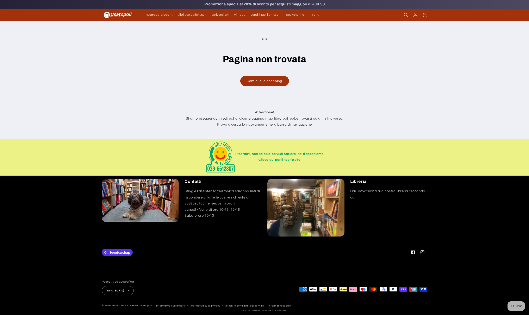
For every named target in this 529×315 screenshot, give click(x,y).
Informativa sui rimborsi (171, 306)
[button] (158, 14)
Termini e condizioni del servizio (244, 306)
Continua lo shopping (264, 81)
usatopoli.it (119, 305)
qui (352, 197)
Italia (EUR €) (115, 290)
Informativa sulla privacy (205, 306)
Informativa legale (279, 306)
